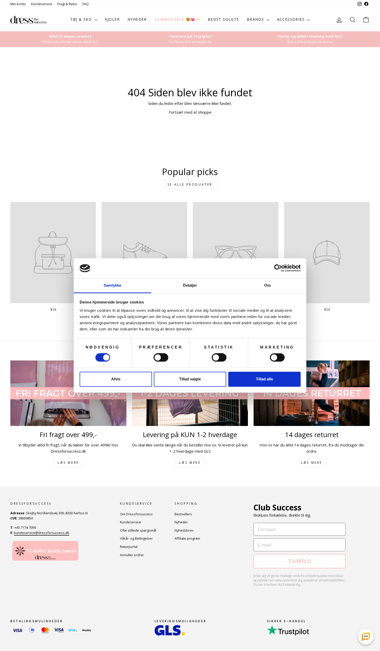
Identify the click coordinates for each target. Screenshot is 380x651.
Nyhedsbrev (183, 530)
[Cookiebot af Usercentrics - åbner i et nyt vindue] (278, 268)
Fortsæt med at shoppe (190, 112)
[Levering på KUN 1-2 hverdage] (190, 393)
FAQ (85, 4)
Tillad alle (264, 379)
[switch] (161, 357)
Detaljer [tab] (190, 285)
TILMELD (299, 561)
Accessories (291, 19)
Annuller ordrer (132, 555)
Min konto (18, 4)
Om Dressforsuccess (136, 514)
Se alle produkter (190, 184)
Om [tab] (267, 285)
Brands (256, 19)
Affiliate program (187, 538)
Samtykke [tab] (112, 285)
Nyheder (137, 19)
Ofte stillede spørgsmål (138, 530)
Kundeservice (41, 4)
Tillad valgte (190, 379)
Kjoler (112, 19)
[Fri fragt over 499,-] (68, 393)
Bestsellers (183, 514)
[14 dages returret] (312, 393)
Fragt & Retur (67, 4)
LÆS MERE (68, 462)
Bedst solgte (223, 19)
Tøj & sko (81, 19)
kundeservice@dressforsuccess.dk (41, 532)
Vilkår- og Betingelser (136, 538)
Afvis (115, 379)
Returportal (129, 546)
